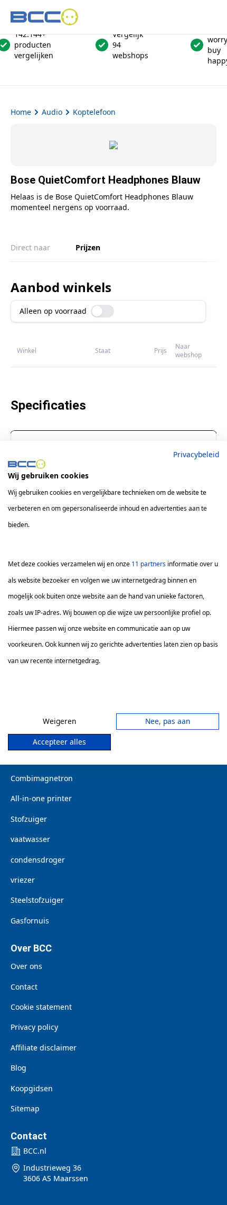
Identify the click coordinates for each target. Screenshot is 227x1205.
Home (21, 112)
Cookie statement (41, 1007)
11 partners (148, 563)
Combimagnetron (42, 778)
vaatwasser (30, 839)
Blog (18, 1068)
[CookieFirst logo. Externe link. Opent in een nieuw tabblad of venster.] (26, 464)
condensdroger (38, 860)
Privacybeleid (196, 454)
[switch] (102, 311)
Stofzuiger (29, 819)
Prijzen (87, 247)
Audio (52, 112)
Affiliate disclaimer (44, 1048)
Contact (24, 987)
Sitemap (25, 1108)
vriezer (23, 880)
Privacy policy (34, 1027)
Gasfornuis (30, 921)
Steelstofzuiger (37, 900)
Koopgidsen (32, 1088)
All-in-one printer (41, 798)
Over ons (26, 966)
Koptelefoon (94, 112)
